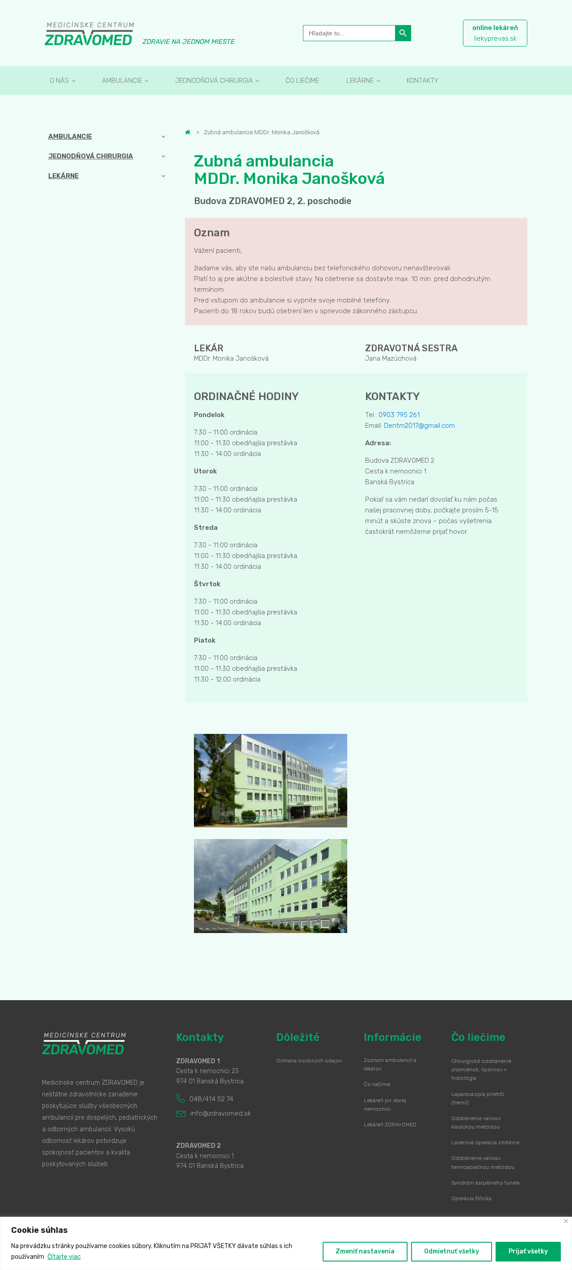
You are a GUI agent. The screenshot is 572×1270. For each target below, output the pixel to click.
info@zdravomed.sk (220, 1113)
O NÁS (59, 81)
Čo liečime (377, 1084)
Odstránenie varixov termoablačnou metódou (482, 1162)
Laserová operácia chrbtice (485, 1142)
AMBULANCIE (122, 81)
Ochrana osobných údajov (309, 1060)
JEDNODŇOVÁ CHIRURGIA (214, 81)
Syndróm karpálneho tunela (485, 1183)
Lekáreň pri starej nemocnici (385, 1104)
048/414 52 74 (211, 1099)
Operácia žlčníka (471, 1198)
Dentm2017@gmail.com (419, 426)
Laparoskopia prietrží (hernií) (477, 1098)
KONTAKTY (422, 81)
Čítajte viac (64, 1257)
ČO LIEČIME (302, 81)
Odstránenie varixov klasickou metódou (475, 1122)
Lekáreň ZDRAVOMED (390, 1124)
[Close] (566, 1221)
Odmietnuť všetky (451, 1251)
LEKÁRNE (360, 81)
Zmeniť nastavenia (365, 1251)
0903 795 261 (399, 415)
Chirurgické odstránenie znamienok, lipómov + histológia (481, 1069)
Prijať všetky (528, 1251)
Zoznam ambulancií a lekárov (390, 1064)
